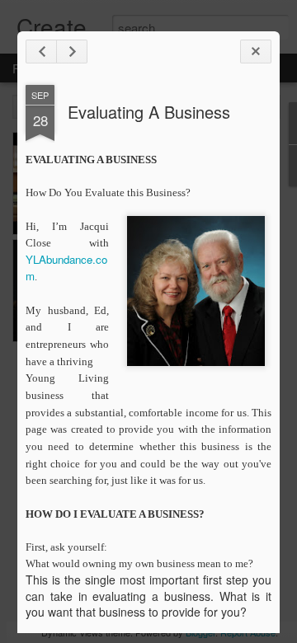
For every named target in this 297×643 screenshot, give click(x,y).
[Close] (255, 51)
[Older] (71, 51)
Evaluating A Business (149, 112)
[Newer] (41, 51)
